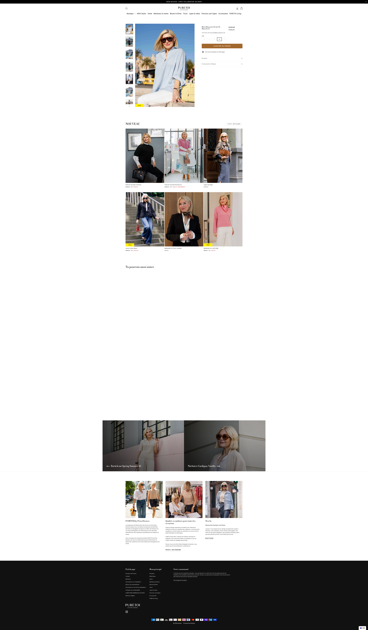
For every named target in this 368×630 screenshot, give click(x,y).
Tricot (185, 14)
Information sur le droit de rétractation (136, 587)
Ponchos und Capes (209, 14)
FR (364, 628)
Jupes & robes (194, 14)
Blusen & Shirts (176, 14)
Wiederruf (128, 579)
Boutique (130, 14)
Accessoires (223, 14)
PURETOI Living (235, 14)
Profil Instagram (173, 550)
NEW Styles (141, 14)
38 (209, 39)
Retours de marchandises (132, 584)
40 (214, 39)
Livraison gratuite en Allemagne (209, 64)
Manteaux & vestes (161, 14)
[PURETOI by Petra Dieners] (144, 499)
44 (224, 39)
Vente (150, 14)
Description (204, 58)
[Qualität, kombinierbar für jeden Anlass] (184, 499)
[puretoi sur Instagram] (127, 612)
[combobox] (362, 628)
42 (219, 39)
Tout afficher (233, 124)
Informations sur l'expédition (133, 582)
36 (204, 39)
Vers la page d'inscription (180, 580)
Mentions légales (130, 595)
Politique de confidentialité (133, 590)
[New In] (223, 499)
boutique (209, 538)
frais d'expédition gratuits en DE (217, 32)
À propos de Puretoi (131, 573)
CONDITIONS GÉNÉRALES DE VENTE (135, 593)
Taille (203, 36)
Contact (128, 576)
